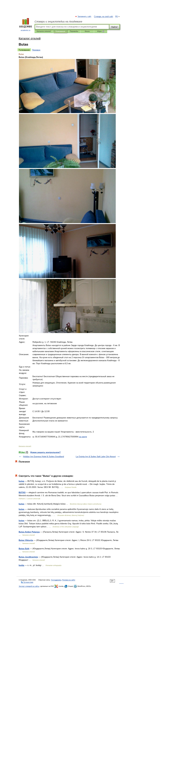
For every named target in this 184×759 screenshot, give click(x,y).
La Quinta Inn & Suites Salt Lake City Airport (96, 456)
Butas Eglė (24, 548)
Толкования (60, 31)
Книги (87, 31)
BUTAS (22, 492)
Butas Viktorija (26, 540)
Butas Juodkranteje (28, 557)
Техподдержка (56, 580)
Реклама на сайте (68, 580)
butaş (21, 481)
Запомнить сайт (84, 17)
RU (116, 17)
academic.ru (25, 30)
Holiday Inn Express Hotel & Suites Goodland (43, 456)
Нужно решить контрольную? (45, 452)
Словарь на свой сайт (103, 17)
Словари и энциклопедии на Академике (58, 21)
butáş (21, 565)
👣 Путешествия (27, 582)
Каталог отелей (44, 31)
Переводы (74, 31)
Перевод (36, 50)
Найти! (114, 27)
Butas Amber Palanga (29, 532)
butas (21, 504)
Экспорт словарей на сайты (29, 586)
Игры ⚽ (100, 31)
